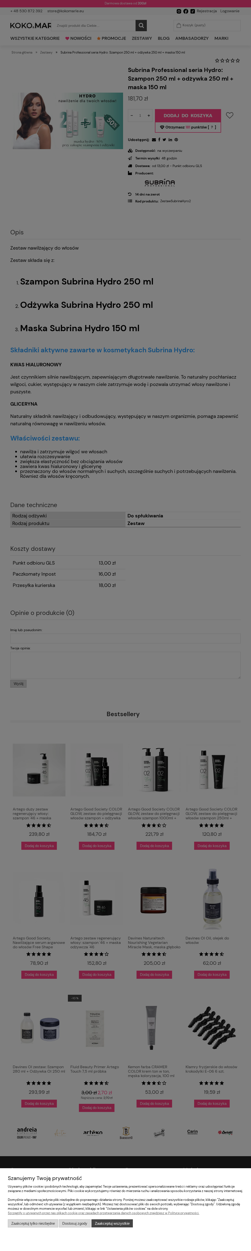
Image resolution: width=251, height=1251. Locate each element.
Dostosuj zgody (74, 1223)
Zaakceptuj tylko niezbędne (33, 1223)
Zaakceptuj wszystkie (112, 1223)
